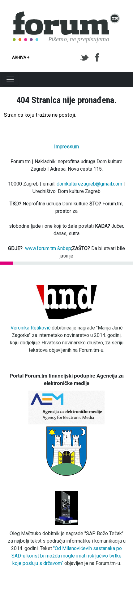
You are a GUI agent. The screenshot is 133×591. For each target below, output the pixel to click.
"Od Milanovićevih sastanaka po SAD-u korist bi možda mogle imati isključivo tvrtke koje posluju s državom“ (66, 555)
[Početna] (66, 15)
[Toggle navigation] (10, 79)
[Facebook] (97, 57)
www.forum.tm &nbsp (48, 248)
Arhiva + (20, 57)
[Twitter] (85, 57)
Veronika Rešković (30, 328)
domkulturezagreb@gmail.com (89, 184)
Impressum (66, 147)
